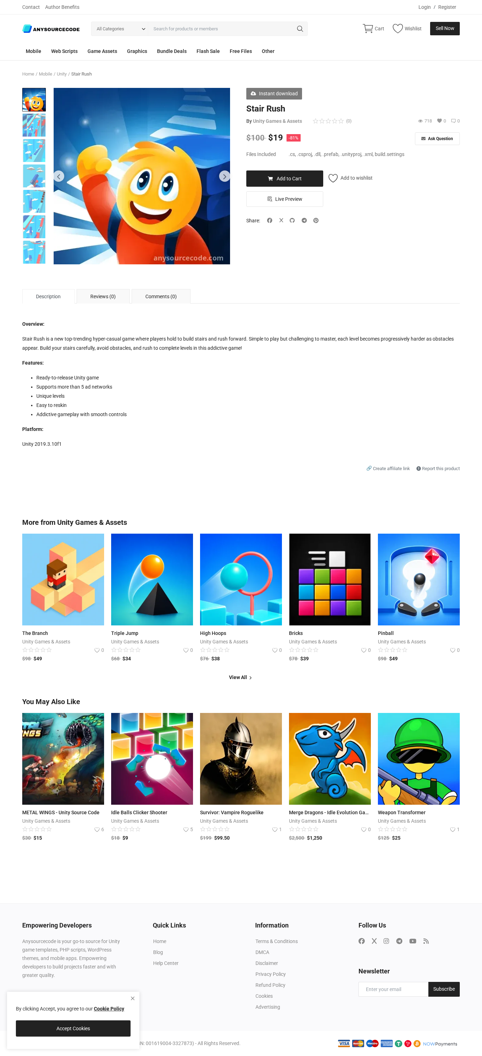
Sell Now (445, 28)
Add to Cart (289, 178)
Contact (31, 7)
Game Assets (102, 51)
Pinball (386, 633)
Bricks (296, 633)
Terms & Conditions (276, 941)
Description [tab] (48, 296)
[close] (132, 998)
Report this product (440, 468)
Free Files (241, 51)
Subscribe (444, 989)
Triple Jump (124, 633)
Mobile (33, 51)
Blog (158, 952)
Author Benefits (62, 7)
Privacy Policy (270, 974)
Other (268, 51)
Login (424, 7)
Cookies (264, 996)
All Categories (110, 28)
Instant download (278, 93)
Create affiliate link (388, 468)
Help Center (166, 963)
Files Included (261, 154)
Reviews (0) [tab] (103, 296)
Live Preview (288, 199)
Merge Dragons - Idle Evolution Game (330, 812)
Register (447, 7)
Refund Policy (270, 985)
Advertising (267, 1007)
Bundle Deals (172, 51)
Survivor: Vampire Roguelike (232, 812)
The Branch (35, 633)
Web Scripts (64, 51)
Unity (62, 74)
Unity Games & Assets (277, 121)
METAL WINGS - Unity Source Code (61, 812)
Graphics (137, 51)
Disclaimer (266, 963)
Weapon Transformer (402, 812)
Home (28, 74)
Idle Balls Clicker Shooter (139, 812)
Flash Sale (208, 51)
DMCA (262, 952)
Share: (253, 220)
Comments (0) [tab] (161, 296)
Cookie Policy (109, 1009)
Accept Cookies (73, 1028)
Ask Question (440, 138)
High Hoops (213, 633)
